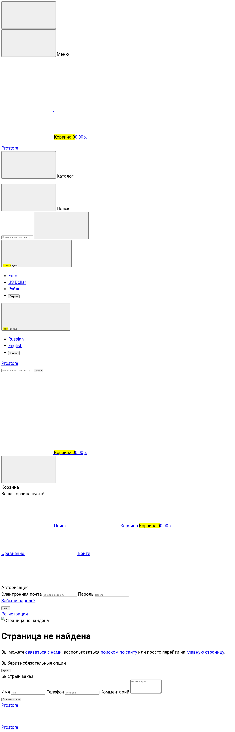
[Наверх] (27, 580)
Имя (5, 692)
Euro (12, 275)
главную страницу (205, 652)
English (15, 345)
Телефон (55, 692)
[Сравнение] (27, 425)
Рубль (11, 265)
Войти (6, 608)
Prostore (9, 148)
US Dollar (17, 282)
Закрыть (14, 296)
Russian (10, 328)
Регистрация (14, 613)
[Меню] (28, 15)
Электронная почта (21, 594)
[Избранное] (80, 425)
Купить (6, 670)
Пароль (86, 594)
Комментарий (114, 692)
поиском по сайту (119, 652)
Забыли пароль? (18, 600)
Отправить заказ (11, 699)
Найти (39, 370)
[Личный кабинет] (27, 397)
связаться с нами (43, 652)
